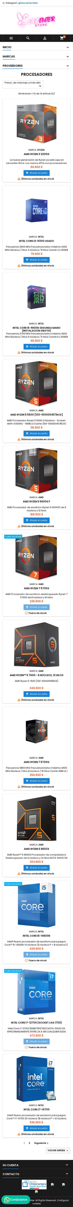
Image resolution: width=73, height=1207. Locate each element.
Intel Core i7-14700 (37, 1109)
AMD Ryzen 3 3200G (36, 154)
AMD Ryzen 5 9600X (36, 849)
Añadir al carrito (36, 172)
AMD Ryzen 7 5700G (36, 762)
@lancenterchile (28, 2)
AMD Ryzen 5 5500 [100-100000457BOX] (36, 414)
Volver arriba (58, 1150)
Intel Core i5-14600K (36, 936)
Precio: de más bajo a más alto (23, 84)
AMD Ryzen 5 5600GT (36, 501)
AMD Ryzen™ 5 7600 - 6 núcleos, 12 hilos (36, 675)
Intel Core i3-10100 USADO (36, 241)
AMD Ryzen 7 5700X (36, 588)
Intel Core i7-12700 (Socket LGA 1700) (36, 1022)
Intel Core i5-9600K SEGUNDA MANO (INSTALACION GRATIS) (36, 329)
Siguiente (41, 1143)
